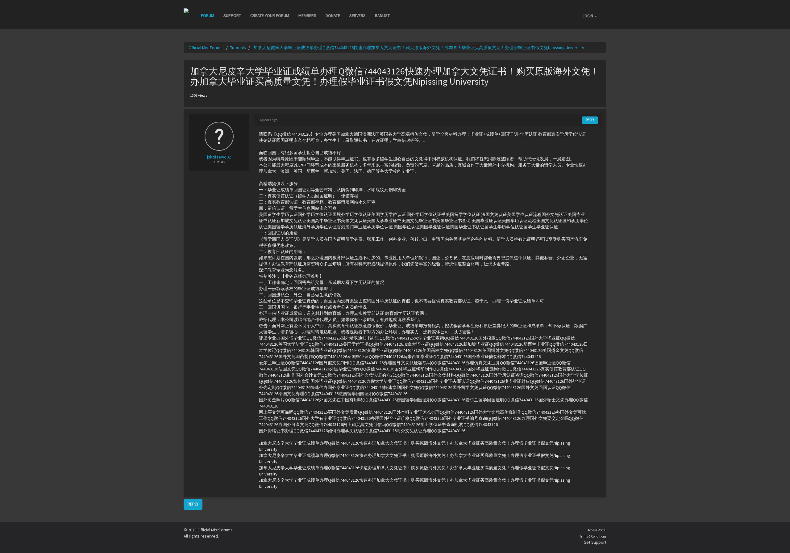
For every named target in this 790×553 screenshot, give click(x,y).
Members (307, 15)
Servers (357, 15)
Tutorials (238, 47)
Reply (590, 120)
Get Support (595, 542)
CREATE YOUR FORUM (269, 15)
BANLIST (382, 15)
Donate (333, 15)
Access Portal (597, 530)
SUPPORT (232, 15)
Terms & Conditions (593, 536)
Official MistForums (206, 47)
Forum (207, 15)
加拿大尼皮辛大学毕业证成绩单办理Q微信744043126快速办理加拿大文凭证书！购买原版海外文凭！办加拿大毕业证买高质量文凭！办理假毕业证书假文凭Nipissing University (418, 47)
